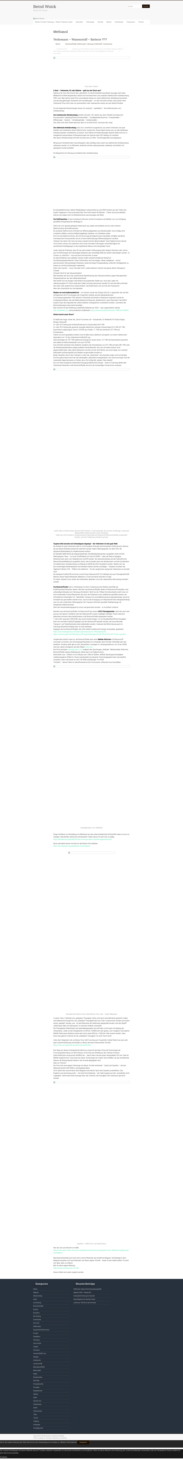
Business (36, 1313)
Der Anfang (37, 1316)
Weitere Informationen (68, 1442)
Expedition (36, 1336)
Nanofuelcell (73, 51)
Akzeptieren (83, 1442)
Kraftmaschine (98, 49)
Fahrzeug (90, 44)
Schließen (3, 1457)
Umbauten (36, 1424)
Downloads (119, 22)
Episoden (79, 22)
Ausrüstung (37, 1302)
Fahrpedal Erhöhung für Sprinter (84, 1296)
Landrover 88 (37, 1363)
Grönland (36, 1350)
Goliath (35, 1347)
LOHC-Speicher (107, 49)
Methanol (114, 49)
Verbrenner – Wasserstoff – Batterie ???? (80, 39)
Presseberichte (38, 1384)
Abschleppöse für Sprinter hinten (84, 1299)
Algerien (36, 1292)
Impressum (131, 22)
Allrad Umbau (37, 1296)
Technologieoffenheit (100, 51)
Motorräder (37, 1370)
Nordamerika (37, 1377)
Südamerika (37, 1404)
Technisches (107, 44)
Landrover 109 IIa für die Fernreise (84, 1302)
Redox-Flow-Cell (86, 51)
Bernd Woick (44, 6)
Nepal (35, 1374)
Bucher (35, 1309)
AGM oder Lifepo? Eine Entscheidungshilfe (87, 1289)
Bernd (58, 44)
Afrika (35, 1289)
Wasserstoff (110, 51)
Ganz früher (37, 1343)
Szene (35, 1408)
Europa (35, 1333)
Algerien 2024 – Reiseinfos (82, 1292)
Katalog (35, 1357)
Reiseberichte (37, 1391)
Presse (141, 22)
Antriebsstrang (76, 49)
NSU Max (36, 1380)
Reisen (108, 22)
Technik (100, 22)
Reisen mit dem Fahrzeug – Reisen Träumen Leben (54, 22)
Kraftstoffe (98, 44)
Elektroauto (81, 44)
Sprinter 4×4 (37, 1401)
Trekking (36, 1421)
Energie (91, 49)
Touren (35, 1418)
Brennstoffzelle (71, 44)
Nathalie (79, 51)
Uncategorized (38, 1428)
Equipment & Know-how (41, 1330)
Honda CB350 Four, (39, 1353)
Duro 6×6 (36, 1323)
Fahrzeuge (90, 22)
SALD (93, 51)
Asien (35, 1299)
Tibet (35, 1414)
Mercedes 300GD (39, 1367)
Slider (35, 1397)
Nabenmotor (65, 51)
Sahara (35, 1394)
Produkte (36, 1387)
